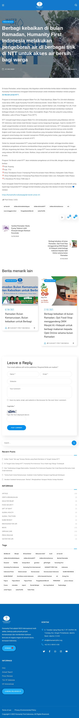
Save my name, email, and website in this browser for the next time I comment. (38, 400)
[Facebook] (49, 651)
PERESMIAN (56, 580)
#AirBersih (7, 553)
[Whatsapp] (55, 651)
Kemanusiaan (35, 571)
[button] (76, 5)
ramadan (15, 585)
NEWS (39, 528)
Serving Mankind (49, 585)
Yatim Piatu (30, 589)
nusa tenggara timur (10, 211)
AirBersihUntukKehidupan (22, 206)
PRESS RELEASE (8, 22)
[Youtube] (66, 651)
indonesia (65, 567)
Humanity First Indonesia (20, 328)
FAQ (3, 668)
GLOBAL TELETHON (39, 516)
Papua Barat (16, 580)
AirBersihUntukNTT (39, 206)
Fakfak (15, 562)
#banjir (17, 553)
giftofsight (47, 562)
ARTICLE (39, 493)
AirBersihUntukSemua (56, 206)
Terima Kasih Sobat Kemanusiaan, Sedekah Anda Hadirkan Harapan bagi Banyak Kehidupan (34, 475)
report (24, 585)
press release (68, 580)
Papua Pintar (28, 580)
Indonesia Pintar (9, 571)
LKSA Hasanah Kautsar (45, 576)
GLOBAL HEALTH (39, 512)
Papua (6, 580)
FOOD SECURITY (39, 505)
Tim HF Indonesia (8, 680)
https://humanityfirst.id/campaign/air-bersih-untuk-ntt (21, 195)
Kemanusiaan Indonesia (51, 571)
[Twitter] (44, 651)
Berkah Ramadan (62, 558)
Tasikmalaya (62, 585)
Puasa (6, 585)
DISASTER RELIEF (39, 501)
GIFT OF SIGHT (39, 509)
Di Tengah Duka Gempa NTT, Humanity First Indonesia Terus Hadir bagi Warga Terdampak (34, 464)
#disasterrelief (40, 553)
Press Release (7, 676)
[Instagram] (61, 651)
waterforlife (41, 211)
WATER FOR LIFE (39, 539)
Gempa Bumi (26, 562)
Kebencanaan (22, 571)
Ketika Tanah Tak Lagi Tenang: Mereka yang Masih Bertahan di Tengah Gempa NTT (32, 459)
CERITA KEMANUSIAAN (39, 497)
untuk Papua (7, 589)
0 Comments (72, 69)
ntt (68, 206)
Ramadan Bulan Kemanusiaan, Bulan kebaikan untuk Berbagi (18, 317)
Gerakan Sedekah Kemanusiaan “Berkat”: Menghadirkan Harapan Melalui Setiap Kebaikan (33, 479)
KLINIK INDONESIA (68, 571)
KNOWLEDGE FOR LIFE (39, 524)
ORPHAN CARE (39, 531)
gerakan (36, 562)
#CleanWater (27, 553)
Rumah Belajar (34, 585)
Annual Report (7, 672)
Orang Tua (65, 576)
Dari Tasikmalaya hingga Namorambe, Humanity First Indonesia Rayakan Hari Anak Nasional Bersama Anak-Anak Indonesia (38, 469)
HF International (8, 684)
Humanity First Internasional (31, 567)
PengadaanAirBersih (27, 211)
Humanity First (59, 562)
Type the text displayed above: (18, 415)
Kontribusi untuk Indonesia (25, 576)
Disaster (6, 562)
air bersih (7, 206)
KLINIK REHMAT (39, 520)
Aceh (50, 553)
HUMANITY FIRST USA (51, 567)
